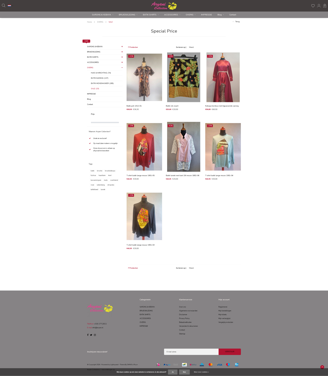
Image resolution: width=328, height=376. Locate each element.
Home (89, 22)
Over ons (182, 307)
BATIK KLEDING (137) (99, 78)
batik (92, 171)
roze (92, 185)
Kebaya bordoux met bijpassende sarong (222, 106)
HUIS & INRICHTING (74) (101, 73)
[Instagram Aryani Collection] (95, 335)
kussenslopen (96, 180)
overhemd (114, 180)
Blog (219, 14)
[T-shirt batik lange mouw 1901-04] (223, 147)
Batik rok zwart (172, 106)
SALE (111, 22)
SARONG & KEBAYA (101, 14)
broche (99, 171)
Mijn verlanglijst (224, 318)
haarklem (102, 175)
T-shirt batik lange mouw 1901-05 (141, 175)
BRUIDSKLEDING (127, 14)
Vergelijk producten (225, 322)
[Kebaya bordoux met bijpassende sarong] (223, 77)
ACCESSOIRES (171, 14)
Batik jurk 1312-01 (134, 106)
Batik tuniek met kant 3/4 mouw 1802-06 (182, 175)
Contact (232, 14)
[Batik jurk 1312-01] (144, 77)
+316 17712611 (100, 324)
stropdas (110, 185)
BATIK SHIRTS (149, 14)
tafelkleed (94, 189)
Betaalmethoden (185, 322)
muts (106, 180)
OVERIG (189, 14)
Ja (173, 372)
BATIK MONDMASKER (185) (102, 83)
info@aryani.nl (97, 328)
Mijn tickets (222, 314)
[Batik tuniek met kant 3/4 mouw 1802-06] (183, 147)
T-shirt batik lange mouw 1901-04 (219, 175)
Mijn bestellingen (224, 311)
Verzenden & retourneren (188, 326)
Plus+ (136, 365)
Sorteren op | (181, 47)
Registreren (222, 307)
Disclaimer (183, 314)
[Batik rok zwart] (183, 77)
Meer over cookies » (201, 372)
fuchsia (93, 175)
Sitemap (182, 334)
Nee (184, 372)
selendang (101, 185)
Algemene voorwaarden (188, 311)
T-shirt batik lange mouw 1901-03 (141, 245)
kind (109, 175)
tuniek (103, 189)
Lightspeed (114, 365)
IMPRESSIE (206, 14)
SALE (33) (95, 88)
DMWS (129, 365)
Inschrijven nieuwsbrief (97, 351)
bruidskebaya (110, 171)
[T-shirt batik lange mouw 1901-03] (144, 216)
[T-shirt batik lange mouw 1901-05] (144, 147)
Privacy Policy (184, 318)
